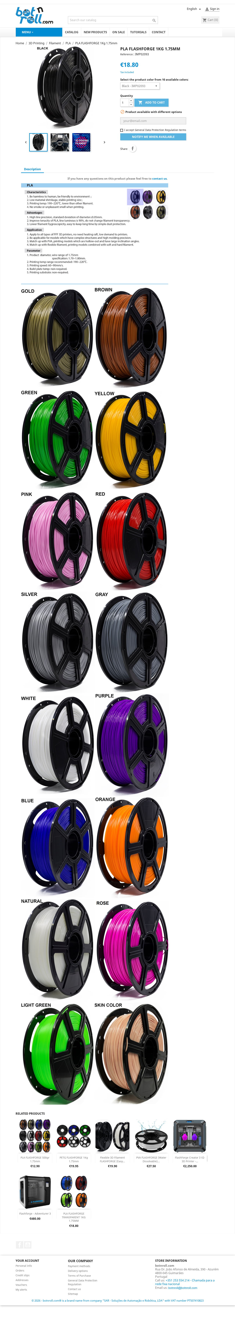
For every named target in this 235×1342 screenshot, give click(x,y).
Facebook (19, 1245)
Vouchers (21, 1285)
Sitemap (73, 1294)
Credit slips (23, 1275)
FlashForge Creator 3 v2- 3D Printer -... (190, 1159)
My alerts (21, 1289)
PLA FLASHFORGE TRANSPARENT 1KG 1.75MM (74, 1217)
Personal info (24, 1265)
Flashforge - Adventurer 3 (35, 1213)
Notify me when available (153, 137)
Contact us (74, 1289)
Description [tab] (32, 169)
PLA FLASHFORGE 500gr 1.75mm (35, 1159)
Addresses (22, 1280)
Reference (126, 54)
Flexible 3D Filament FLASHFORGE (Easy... (112, 1159)
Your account (27, 1261)
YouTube (27, 1245)
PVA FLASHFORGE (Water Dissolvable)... (151, 1159)
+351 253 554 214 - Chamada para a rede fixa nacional (185, 1282)
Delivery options (78, 1271)
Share (132, 148)
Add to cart (151, 102)
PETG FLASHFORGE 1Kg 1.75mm (74, 1159)
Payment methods (79, 1266)
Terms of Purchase (79, 1275)
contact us (159, 178)
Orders (20, 1270)
